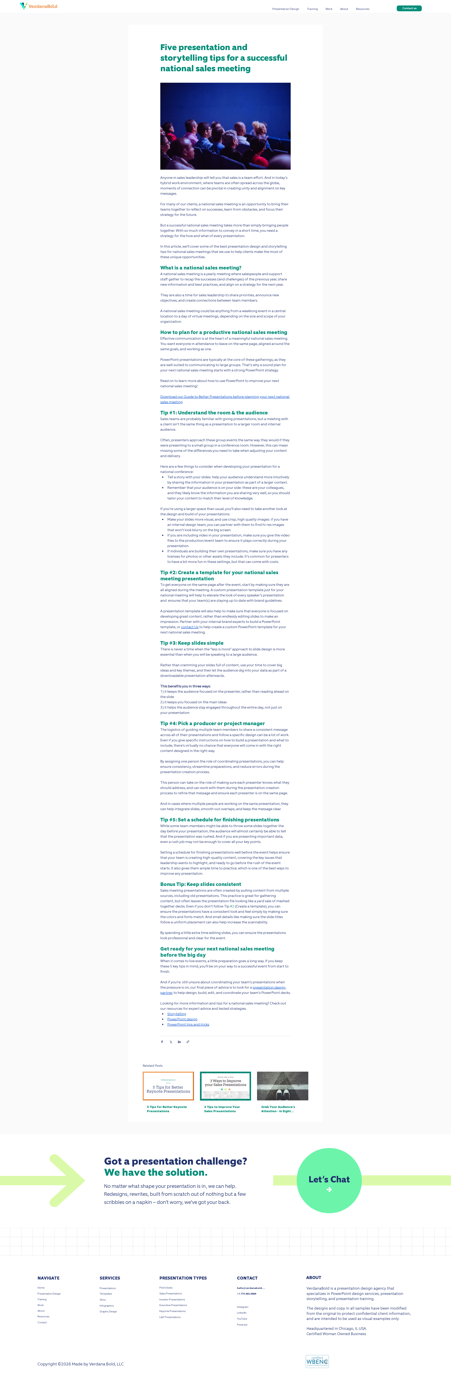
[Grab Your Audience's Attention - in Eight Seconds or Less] (282, 1086)
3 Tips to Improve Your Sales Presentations (222, 1109)
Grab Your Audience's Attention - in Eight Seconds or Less (278, 1109)
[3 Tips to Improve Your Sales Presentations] (225, 1086)
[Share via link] (188, 1041)
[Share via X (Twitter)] (170, 1041)
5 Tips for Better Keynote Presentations (167, 1109)
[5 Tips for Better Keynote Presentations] (168, 1086)
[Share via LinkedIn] (179, 1041)
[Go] (329, 1189)
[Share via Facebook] (162, 1041)
